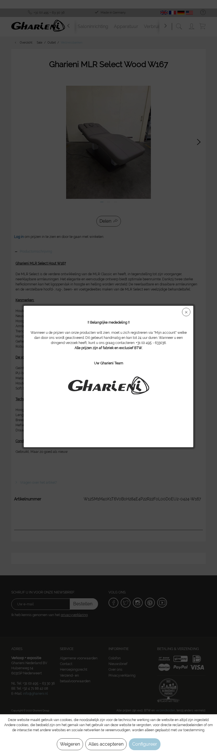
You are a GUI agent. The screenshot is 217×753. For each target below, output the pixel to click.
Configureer (144, 744)
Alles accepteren (105, 744)
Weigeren (70, 744)
